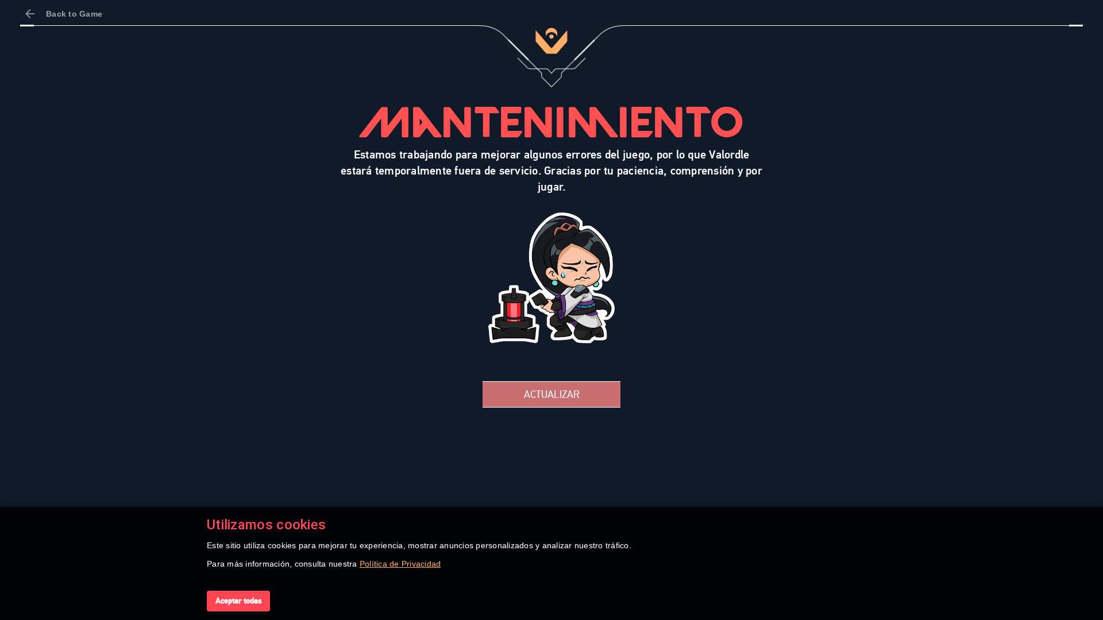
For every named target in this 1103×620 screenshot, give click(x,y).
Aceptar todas (238, 601)
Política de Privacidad (400, 563)
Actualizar (552, 394)
